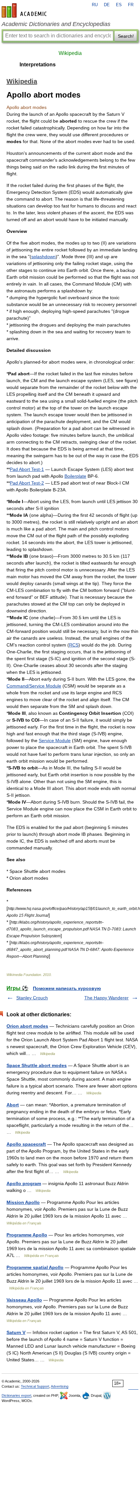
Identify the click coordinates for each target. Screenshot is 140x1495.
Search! (126, 36)
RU (95, 5)
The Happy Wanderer (106, 997)
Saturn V (16, 1332)
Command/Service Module (34, 685)
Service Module (55, 740)
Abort (13, 1104)
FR (130, 5)
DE (107, 5)
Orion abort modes (27, 1026)
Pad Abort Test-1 (27, 469)
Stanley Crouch (32, 997)
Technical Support (35, 1386)
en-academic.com (25, 10)
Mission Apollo (23, 1202)
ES (119, 5)
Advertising (59, 1386)
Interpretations (38, 64)
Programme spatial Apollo (35, 1267)
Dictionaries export (16, 1395)
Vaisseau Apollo (24, 1299)
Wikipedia (70, 53)
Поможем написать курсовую (67, 988)
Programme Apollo (27, 1234)
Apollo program (24, 1183)
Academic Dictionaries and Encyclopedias (56, 24)
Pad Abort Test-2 (27, 483)
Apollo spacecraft (26, 1144)
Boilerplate (75, 476)
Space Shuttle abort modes (37, 1065)
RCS (73, 644)
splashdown (43, 256)
